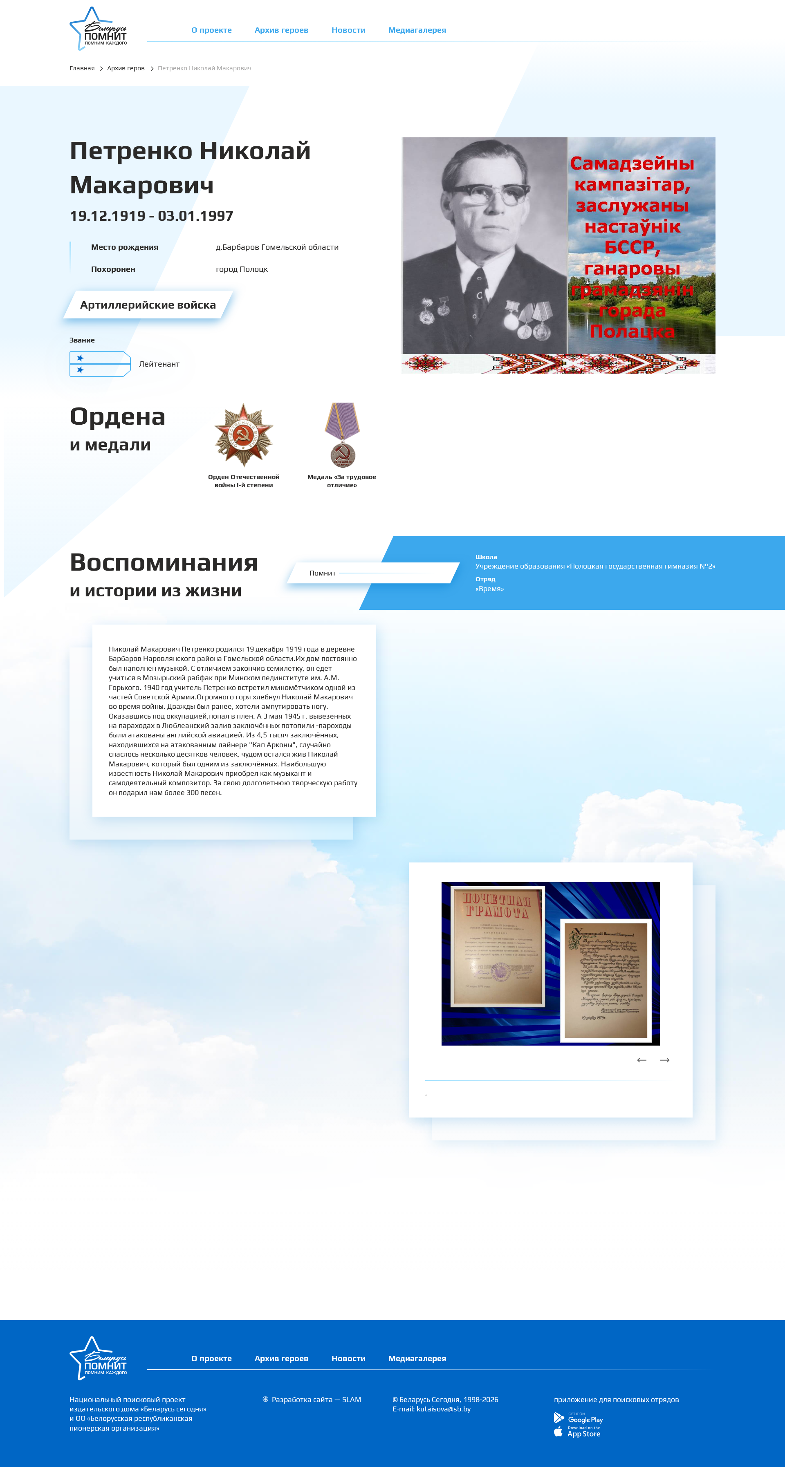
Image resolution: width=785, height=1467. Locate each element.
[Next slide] (664, 1060)
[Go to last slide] (641, 1060)
